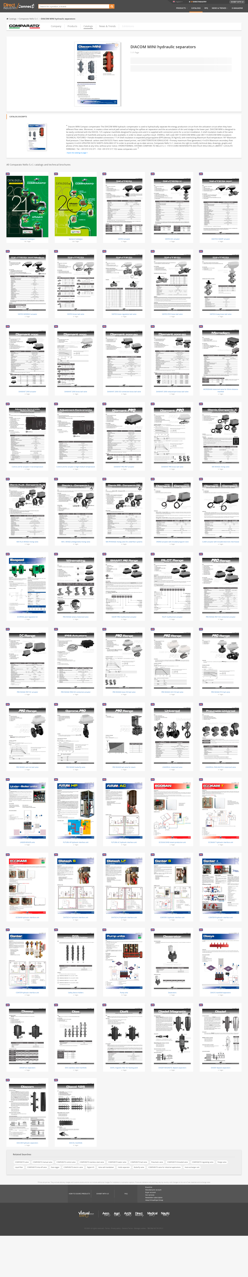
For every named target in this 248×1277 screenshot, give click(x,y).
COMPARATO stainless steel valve (92, 1162)
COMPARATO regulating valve (202, 1162)
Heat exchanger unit (192, 1167)
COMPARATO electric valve (73, 1167)
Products (181, 8)
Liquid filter (19, 1167)
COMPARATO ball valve (138, 1162)
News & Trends (219, 8)
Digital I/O (90, 1167)
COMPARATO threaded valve (177, 1162)
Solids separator (124, 1167)
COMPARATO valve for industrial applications (164, 1167)
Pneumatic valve (157, 1162)
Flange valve (222, 1162)
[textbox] (73, 6)
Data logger (55, 1167)
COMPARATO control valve (66, 1162)
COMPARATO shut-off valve (37, 1167)
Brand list (148, 1187)
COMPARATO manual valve (42, 1162)
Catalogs (196, 8)
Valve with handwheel (106, 1167)
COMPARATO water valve (117, 1162)
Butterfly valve (139, 1167)
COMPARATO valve (22, 1162)
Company (56, 26)
